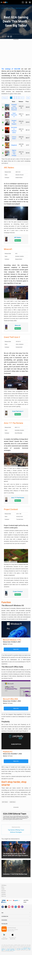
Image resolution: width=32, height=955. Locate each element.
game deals (12, 802)
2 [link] (13, 97)
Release (21, 101)
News (2, 887)
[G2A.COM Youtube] (9, 907)
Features (13, 8)
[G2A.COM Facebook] (2, 907)
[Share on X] (5, 36)
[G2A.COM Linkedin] (16, 907)
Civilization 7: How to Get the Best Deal (15, 874)
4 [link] (17, 97)
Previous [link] (5, 97)
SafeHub (3, 894)
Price (27, 101)
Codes (3, 888)
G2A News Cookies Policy (10, 950)
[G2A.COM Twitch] (22, 907)
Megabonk (14, 145)
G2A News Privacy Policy (21, 949)
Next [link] (28, 97)
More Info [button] (16, 649)
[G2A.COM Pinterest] (19, 907)
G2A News (8, 8)
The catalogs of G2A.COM (10, 69)
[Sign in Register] (26, 2)
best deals (5, 802)
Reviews (3, 892)
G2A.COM (3, 8)
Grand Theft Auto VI (14, 115)
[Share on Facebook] (2, 36)
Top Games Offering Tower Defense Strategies (16, 831)
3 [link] (15, 97)
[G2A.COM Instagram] (12, 907)
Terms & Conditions (11, 949)
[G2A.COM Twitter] (6, 907)
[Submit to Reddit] (11, 36)
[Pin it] (8, 36)
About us (3, 896)
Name (13, 101)
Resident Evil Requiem (14, 122)
